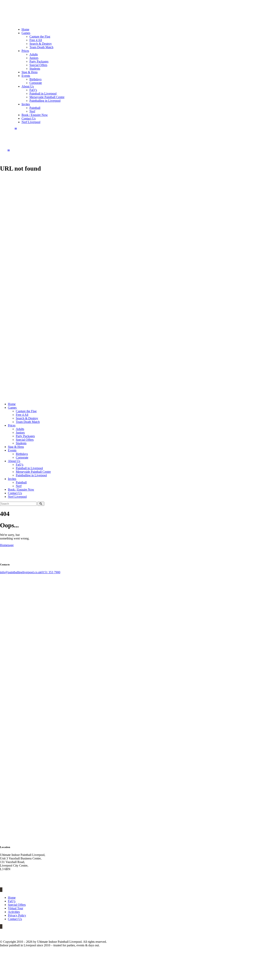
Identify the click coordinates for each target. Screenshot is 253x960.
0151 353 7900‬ (50, 572)
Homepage (7, 545)
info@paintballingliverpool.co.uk (20, 572)
